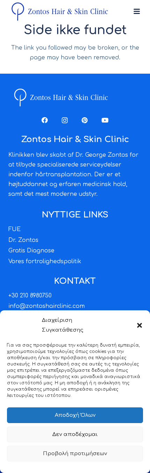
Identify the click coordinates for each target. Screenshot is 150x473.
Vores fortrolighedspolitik (44, 261)
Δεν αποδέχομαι (75, 434)
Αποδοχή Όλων (75, 415)
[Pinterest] (85, 120)
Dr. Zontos (23, 240)
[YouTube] (105, 120)
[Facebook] (45, 120)
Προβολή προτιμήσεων (75, 454)
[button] (139, 325)
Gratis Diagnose (31, 250)
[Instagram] (65, 120)
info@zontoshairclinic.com (46, 306)
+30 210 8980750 (30, 296)
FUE (14, 229)
